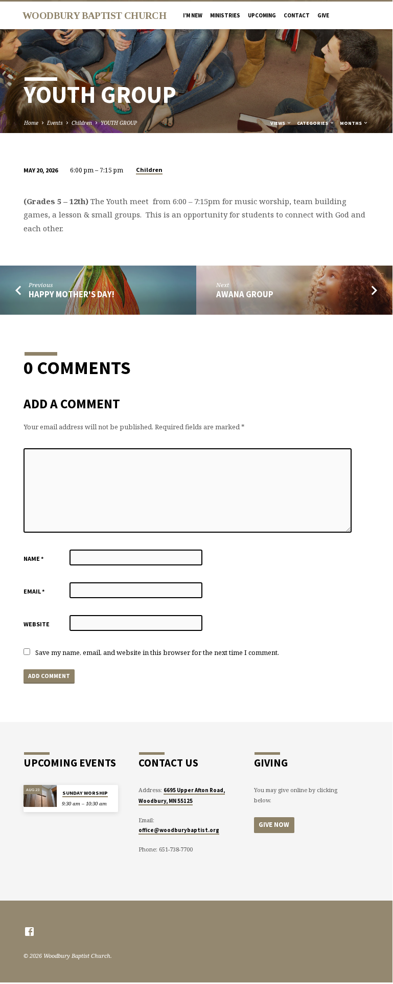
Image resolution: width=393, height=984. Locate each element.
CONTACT (297, 15)
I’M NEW (192, 15)
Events (55, 122)
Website (37, 624)
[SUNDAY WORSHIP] (40, 796)
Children (82, 122)
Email (34, 591)
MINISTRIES (225, 15)
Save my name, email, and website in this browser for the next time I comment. (157, 652)
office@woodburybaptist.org (178, 830)
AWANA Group (244, 294)
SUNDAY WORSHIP (85, 793)
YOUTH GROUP (119, 122)
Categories (313, 123)
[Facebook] (29, 931)
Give (323, 15)
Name (34, 558)
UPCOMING (262, 15)
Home (31, 122)
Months (351, 123)
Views (278, 123)
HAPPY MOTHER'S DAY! (71, 294)
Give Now (274, 824)
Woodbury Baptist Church (94, 15)
